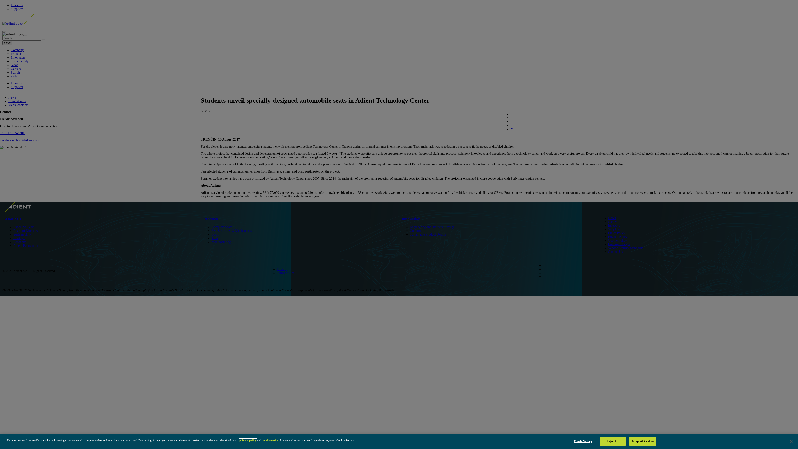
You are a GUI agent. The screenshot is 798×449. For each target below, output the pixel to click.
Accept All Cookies (643, 441)
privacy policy (247, 440)
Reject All (612, 441)
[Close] (791, 441)
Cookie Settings (583, 441)
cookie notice (270, 440)
